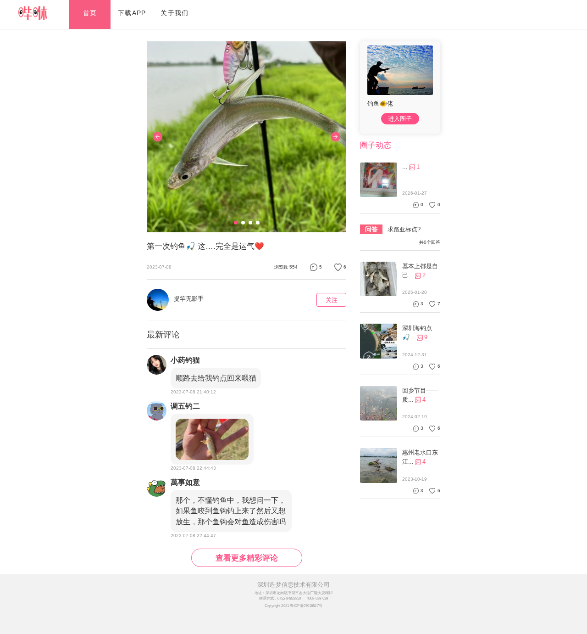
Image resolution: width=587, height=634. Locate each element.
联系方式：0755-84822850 (280, 598)
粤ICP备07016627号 (306, 606)
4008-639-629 (317, 598)
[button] (236, 222)
